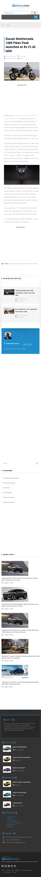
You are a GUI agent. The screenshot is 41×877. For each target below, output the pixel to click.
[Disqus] (20, 385)
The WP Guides (12, 821)
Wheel (22, 6)
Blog (8, 25)
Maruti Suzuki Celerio (19, 792)
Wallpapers (10, 826)
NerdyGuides (11, 825)
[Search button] (35, 13)
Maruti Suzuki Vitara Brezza (22, 757)
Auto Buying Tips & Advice (11, 478)
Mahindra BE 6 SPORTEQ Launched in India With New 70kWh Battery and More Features (20, 631)
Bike (10, 264)
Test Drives (6, 488)
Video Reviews (7, 492)
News (21, 58)
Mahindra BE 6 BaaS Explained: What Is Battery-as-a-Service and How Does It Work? (20, 605)
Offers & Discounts (9, 497)
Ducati (15, 264)
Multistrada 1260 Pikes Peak (27, 264)
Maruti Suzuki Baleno (19, 747)
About (8, 870)
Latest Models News (9, 483)
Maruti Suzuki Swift (19, 768)
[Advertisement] (21, 100)
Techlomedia (11, 817)
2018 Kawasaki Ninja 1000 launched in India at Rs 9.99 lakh (24, 293)
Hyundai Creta (17, 803)
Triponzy (9, 819)
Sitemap (18, 870)
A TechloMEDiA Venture (23, 8)
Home (3, 25)
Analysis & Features (9, 502)
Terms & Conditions (27, 870)
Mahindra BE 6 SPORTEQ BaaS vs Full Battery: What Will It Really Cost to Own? (20, 579)
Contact (14, 872)
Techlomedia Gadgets (14, 823)
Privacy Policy (7, 872)
